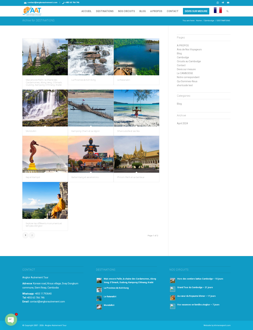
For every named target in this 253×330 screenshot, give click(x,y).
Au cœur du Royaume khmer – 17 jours (196, 296)
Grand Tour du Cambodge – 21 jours (195, 287)
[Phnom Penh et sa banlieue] (136, 154)
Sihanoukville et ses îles (128, 131)
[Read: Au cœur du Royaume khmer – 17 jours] (173, 298)
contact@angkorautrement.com (42, 2)
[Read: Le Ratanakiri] (99, 298)
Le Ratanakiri (123, 80)
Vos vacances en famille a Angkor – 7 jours (198, 304)
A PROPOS (183, 45)
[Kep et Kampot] (45, 154)
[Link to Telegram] (222, 2)
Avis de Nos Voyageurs (189, 49)
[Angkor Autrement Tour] (32, 11)
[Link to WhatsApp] (217, 2)
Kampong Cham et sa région (85, 131)
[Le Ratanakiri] (136, 57)
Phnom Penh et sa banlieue (130, 177)
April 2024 (182, 123)
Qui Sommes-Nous (187, 81)
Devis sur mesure (186, 69)
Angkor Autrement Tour (35, 277)
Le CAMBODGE (185, 73)
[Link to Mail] (228, 2)
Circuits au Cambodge (189, 61)
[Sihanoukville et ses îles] (136, 108)
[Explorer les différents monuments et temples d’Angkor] (45, 200)
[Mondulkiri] (45, 108)
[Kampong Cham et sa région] (90, 108)
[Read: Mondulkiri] (99, 307)
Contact (181, 65)
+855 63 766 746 (72, 2)
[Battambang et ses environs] (90, 154)
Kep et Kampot (33, 177)
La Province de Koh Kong (83, 80)
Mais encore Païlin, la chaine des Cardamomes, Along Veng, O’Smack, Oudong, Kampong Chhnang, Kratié (44, 82)
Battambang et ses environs (85, 177)
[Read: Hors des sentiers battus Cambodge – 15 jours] (173, 280)
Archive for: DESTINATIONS (38, 20)
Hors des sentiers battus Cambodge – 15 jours (200, 279)
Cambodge (183, 57)
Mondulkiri (31, 131)
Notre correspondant (188, 77)
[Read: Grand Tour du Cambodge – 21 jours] (173, 289)
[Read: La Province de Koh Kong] (99, 290)
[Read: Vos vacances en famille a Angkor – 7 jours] (173, 306)
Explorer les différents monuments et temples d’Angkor (44, 224)
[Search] (227, 11)
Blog (179, 53)
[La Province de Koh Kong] (90, 57)
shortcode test (185, 85)
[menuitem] (86, 11)
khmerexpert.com (222, 325)
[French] (218, 11)
